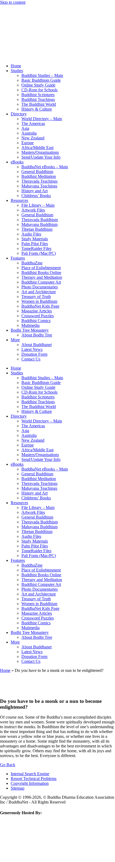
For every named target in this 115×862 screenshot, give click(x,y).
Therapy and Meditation (41, 277)
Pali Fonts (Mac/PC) (38, 253)
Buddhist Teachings (38, 99)
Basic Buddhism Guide (41, 80)
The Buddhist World (38, 104)
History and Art (34, 191)
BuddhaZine (32, 263)
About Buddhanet (36, 344)
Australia (29, 133)
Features (18, 258)
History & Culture (36, 109)
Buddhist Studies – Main (42, 75)
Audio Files (31, 234)
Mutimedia (30, 325)
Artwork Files (33, 210)
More (15, 340)
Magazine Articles (36, 311)
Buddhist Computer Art (41, 282)
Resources (19, 200)
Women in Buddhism (39, 301)
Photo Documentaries (39, 287)
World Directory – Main (41, 118)
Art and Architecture (38, 291)
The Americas (33, 123)
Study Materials (34, 239)
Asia (25, 128)
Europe (27, 142)
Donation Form (34, 354)
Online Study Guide (38, 85)
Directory (19, 114)
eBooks (17, 162)
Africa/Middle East (37, 147)
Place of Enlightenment (41, 267)
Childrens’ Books (36, 195)
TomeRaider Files (36, 248)
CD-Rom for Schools (39, 90)
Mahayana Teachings (39, 186)
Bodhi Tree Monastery (30, 330)
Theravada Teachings (39, 181)
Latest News (32, 349)
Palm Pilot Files (34, 243)
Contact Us (30, 359)
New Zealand (32, 138)
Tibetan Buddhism (36, 229)
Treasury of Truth (36, 296)
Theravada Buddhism (39, 219)
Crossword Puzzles (37, 316)
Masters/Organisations (40, 152)
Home (16, 66)
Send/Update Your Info (40, 157)
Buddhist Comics (36, 320)
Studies (17, 70)
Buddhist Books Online (41, 272)
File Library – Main (38, 205)
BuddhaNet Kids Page (40, 306)
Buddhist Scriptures (38, 94)
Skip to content (12, 2)
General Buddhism (37, 171)
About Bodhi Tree (36, 335)
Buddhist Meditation (38, 176)
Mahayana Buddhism (39, 224)
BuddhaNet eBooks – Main (44, 166)
